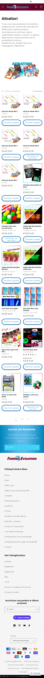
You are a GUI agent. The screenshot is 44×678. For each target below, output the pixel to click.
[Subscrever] (36, 447)
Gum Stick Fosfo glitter (10, 308)
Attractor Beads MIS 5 (10, 146)
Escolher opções (11, 122)
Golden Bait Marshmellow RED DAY (11, 268)
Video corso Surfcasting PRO (17, 491)
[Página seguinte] (28, 419)
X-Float (8, 511)
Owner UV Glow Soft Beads (9, 396)
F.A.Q (7, 582)
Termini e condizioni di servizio (18, 587)
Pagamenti (9, 572)
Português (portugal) (21, 640)
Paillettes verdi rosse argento (30, 396)
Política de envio (13, 668)
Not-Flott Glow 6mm (30, 350)
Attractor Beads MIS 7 (10, 180)
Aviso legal (23, 672)
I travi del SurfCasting (14, 532)
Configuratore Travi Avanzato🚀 (18, 537)
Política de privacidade (16, 665)
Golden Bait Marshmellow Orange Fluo (32, 227)
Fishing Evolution (12, 501)
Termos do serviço (32, 665)
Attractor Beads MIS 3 (10, 111)
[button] (2, 6)
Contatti (8, 547)
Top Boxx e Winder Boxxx (15, 516)
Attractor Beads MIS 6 (31, 146)
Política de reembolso (31, 661)
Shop (7, 480)
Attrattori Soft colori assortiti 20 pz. (9, 227)
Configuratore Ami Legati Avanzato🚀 (21, 542)
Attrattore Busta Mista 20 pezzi (32, 186)
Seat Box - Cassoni (12, 521)
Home (7, 475)
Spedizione (9, 567)
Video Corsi (9, 485)
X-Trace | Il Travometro (14, 526)
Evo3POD (9, 506)
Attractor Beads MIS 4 (31, 111)
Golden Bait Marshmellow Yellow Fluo (32, 268)
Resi (6, 577)
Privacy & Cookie (12, 592)
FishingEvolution (16, 661)
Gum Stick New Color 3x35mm (30, 309)
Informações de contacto (29, 668)
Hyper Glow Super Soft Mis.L (10, 351)
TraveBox (8, 496)
